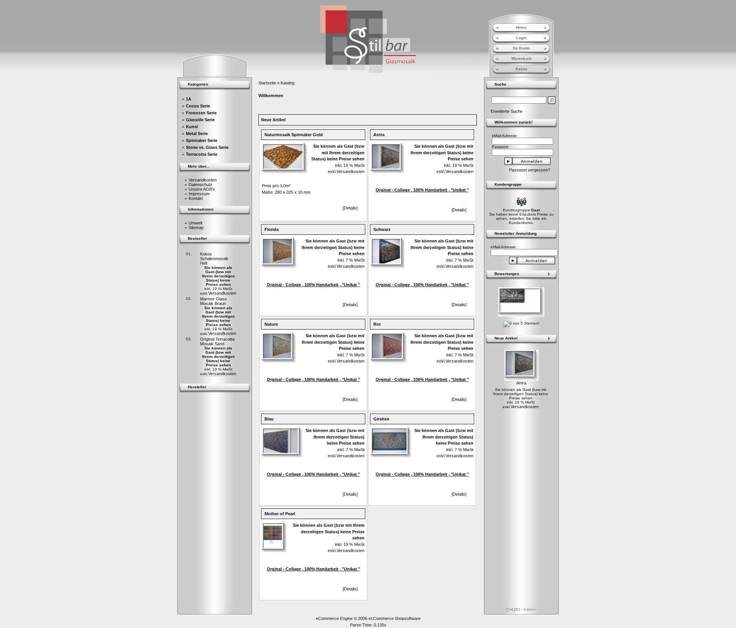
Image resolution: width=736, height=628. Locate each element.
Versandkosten (203, 180)
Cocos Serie (198, 106)
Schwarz (382, 229)
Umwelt (195, 223)
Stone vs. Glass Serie (207, 147)
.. (521, 318)
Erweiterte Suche (506, 111)
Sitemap (196, 227)
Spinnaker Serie (201, 140)
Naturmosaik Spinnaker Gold (293, 134)
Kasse (521, 69)
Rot (377, 324)
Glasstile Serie (200, 119)
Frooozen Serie (201, 112)
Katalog (287, 83)
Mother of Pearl (279, 513)
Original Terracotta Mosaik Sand (217, 341)
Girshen (381, 419)
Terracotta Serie (201, 154)
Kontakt (196, 198)
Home (521, 27)
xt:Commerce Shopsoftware (394, 618)
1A (188, 99)
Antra (378, 134)
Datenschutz (200, 184)
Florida (271, 229)
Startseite (267, 83)
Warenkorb (521, 58)
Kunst (192, 126)
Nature (271, 324)
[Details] (350, 208)
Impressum (199, 193)
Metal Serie (197, 133)
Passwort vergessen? (529, 170)
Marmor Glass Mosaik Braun (213, 301)
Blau (269, 419)
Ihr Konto (521, 48)
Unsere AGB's (202, 189)
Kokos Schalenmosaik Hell (214, 258)
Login (521, 38)
